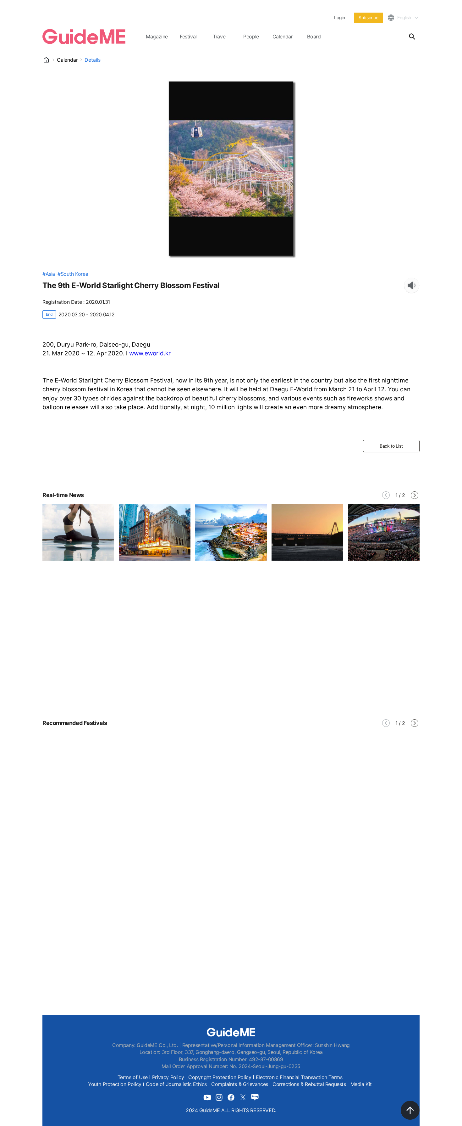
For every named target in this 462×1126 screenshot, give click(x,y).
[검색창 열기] (412, 36)
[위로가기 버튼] (410, 1110)
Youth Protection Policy (114, 1084)
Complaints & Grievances (239, 1084)
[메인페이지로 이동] (83, 36)
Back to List (391, 446)
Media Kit (361, 1084)
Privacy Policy (168, 1077)
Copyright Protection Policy (219, 1077)
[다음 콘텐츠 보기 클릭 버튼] (415, 495)
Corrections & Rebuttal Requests (309, 1084)
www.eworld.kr (150, 353)
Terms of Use (133, 1077)
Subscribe (368, 17)
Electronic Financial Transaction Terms (299, 1077)
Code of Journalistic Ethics (176, 1084)
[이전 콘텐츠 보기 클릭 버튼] (386, 495)
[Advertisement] (231, 655)
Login (339, 17)
